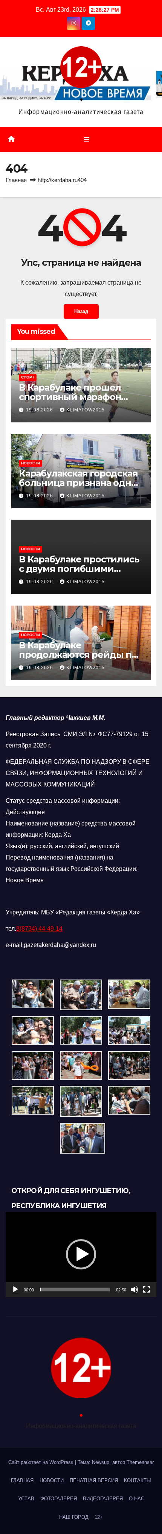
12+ (99, 1517)
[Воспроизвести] (15, 1289)
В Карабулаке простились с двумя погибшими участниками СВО (79, 569)
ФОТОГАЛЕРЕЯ (58, 1498)
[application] (81, 1254)
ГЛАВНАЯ (22, 1480)
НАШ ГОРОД (74, 1517)
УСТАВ (26, 1498)
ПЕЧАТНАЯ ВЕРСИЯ (94, 1480)
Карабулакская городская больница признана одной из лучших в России (81, 483)
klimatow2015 (85, 410)
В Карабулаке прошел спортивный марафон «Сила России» (70, 397)
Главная (16, 180)
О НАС (136, 1498)
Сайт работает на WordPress (41, 1462)
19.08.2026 (40, 410)
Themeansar (140, 1462)
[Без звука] (134, 1289)
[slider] (75, 1289)
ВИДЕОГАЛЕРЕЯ (103, 1498)
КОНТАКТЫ (137, 1480)
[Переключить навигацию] (86, 140)
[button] (81, 1254)
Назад (81, 311)
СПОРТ (27, 377)
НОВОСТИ (30, 463)
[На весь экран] (146, 1289)
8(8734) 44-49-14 (39, 928)
